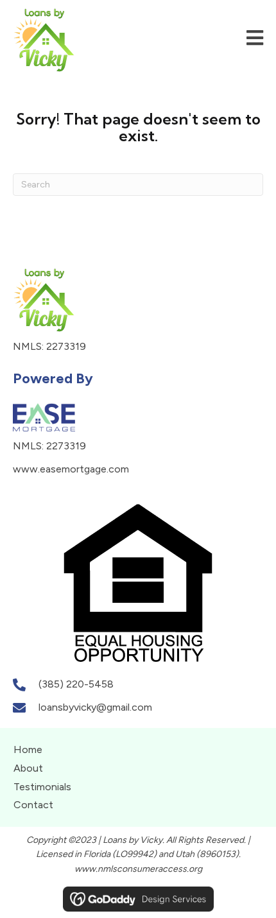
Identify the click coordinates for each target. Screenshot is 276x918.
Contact (33, 805)
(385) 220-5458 (76, 684)
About (28, 768)
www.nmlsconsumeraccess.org (138, 868)
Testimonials (42, 787)
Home (27, 749)
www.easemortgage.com (71, 469)
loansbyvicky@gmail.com (95, 707)
